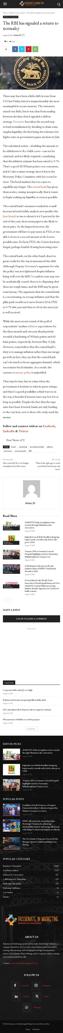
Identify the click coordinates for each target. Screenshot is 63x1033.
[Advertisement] (31, 648)
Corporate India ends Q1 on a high (17, 690)
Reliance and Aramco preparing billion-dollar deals (24, 700)
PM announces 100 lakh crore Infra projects (21, 719)
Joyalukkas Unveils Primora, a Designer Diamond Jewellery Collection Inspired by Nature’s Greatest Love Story (40, 808)
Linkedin (26, 996)
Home (5, 13)
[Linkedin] (16, 996)
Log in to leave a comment (31, 618)
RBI (5, 101)
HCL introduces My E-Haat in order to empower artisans (27, 709)
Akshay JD (17, 35)
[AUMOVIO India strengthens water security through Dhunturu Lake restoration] (11, 525)
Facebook (25, 985)
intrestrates (8, 451)
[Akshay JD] (23, 35)
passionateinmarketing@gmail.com (24, 963)
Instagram (46, 985)
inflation (33, 326)
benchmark (10, 216)
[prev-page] (5, 600)
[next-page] (9, 600)
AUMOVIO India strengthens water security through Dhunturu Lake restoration (40, 525)
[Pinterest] (29, 49)
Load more (30, 729)
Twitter (46, 996)
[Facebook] (15, 49)
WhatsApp (37, 1007)
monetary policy (21, 372)
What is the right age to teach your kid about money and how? (48, 466)
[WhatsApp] (35, 49)
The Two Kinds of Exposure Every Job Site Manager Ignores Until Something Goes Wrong (40, 841)
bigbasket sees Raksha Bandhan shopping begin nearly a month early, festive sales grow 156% (42, 539)
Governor (19, 121)
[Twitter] (22, 49)
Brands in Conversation (17, 13)
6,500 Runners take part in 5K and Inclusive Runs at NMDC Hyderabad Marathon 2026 (40, 568)
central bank (39, 187)
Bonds (13, 447)
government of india (37, 447)
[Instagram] (36, 985)
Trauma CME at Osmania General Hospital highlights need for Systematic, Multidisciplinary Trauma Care (41, 554)
